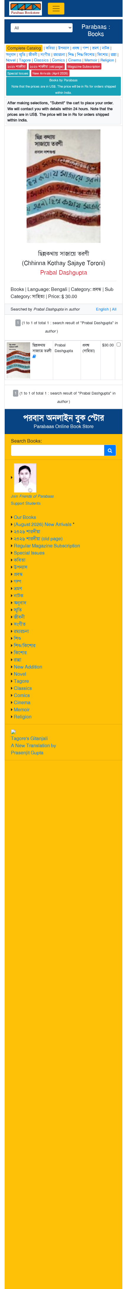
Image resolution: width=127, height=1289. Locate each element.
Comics (22, 695)
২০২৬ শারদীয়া (27, 531)
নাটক (18, 596)
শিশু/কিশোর (24, 645)
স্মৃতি (18, 610)
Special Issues (29, 553)
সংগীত (20, 624)
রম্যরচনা (21, 631)
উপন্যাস (20, 567)
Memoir (22, 710)
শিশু (17, 638)
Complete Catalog (24, 48)
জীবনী (19, 617)
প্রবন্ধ (18, 574)
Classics (23, 688)
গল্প (17, 581)
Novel (20, 674)
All (114, 309)
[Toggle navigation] (56, 9)
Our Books (25, 517)
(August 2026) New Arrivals (42, 524)
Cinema (22, 702)
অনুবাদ (20, 603)
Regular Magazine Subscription (47, 546)
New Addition (28, 667)
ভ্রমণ (18, 588)
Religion (23, 717)
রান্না (17, 660)
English (102, 309)
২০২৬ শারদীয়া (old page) (38, 539)
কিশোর (20, 653)
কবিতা (19, 560)
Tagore (21, 681)
